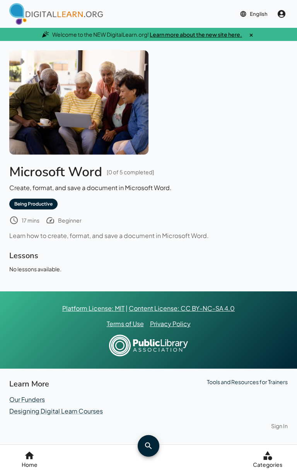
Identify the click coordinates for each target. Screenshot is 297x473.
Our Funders (27, 399)
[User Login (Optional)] (281, 14)
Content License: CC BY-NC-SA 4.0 (182, 308)
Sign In (279, 425)
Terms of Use (125, 324)
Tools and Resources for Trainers (247, 381)
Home (30, 464)
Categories (267, 464)
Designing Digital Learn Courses (56, 411)
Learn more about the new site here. (196, 34)
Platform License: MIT (93, 308)
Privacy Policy (170, 324)
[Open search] (148, 445)
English (259, 14)
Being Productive (33, 204)
